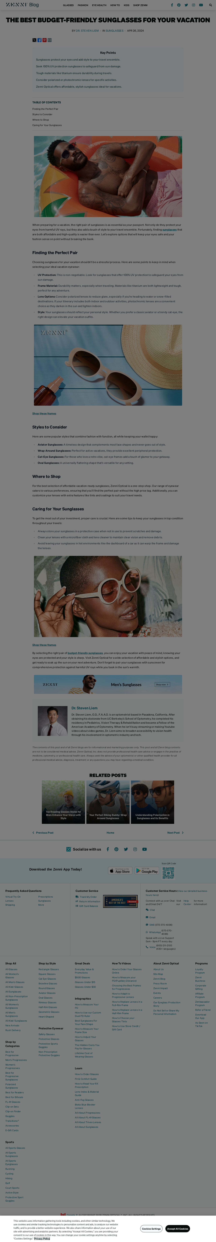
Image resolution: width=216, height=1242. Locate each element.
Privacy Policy (42, 1238)
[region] (108, 1229)
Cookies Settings (151, 1228)
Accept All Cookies (177, 1228)
